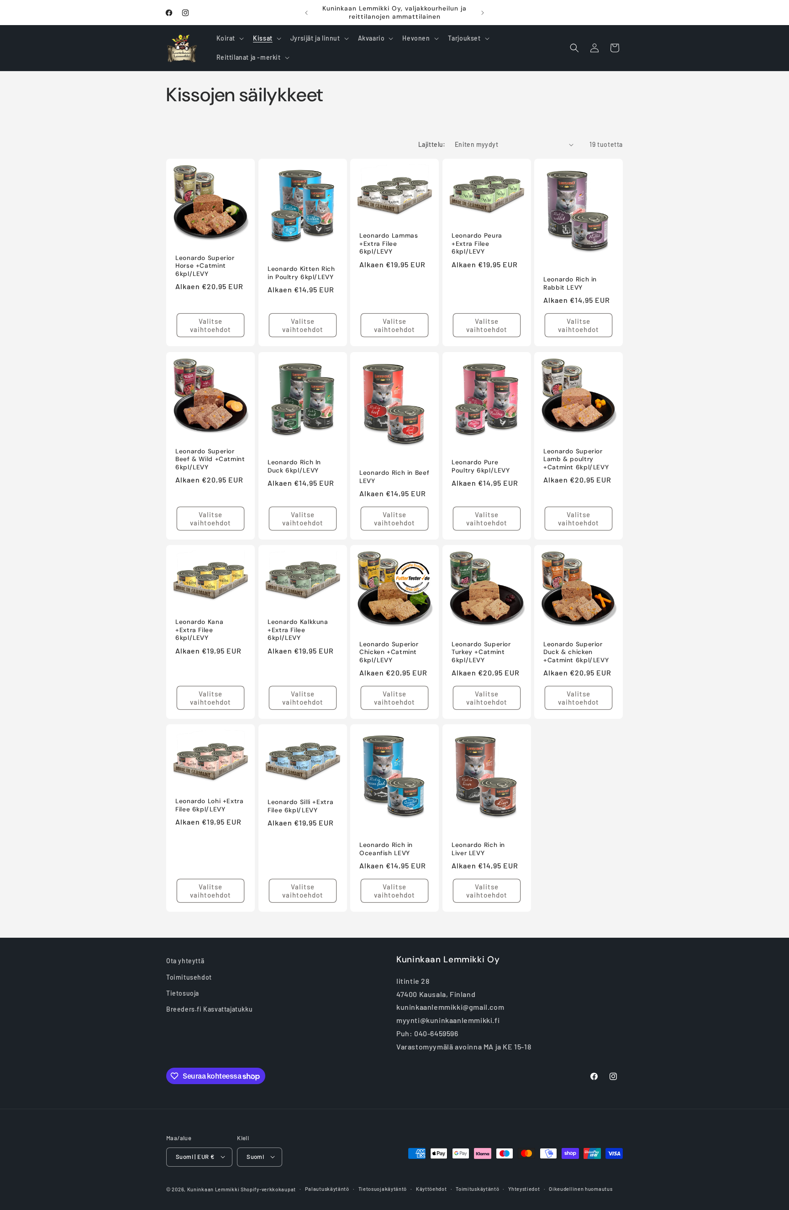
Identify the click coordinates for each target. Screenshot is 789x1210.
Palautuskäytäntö (327, 1188)
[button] (229, 38)
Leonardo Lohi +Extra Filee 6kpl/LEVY (209, 805)
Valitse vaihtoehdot (210, 325)
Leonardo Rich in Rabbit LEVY (570, 284)
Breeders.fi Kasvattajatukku (209, 1009)
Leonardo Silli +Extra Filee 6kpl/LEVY (300, 806)
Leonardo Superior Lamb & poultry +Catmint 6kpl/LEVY (576, 459)
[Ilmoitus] (483, 12)
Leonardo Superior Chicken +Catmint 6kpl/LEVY (389, 652)
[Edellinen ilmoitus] (306, 12)
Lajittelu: (432, 144)
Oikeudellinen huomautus (580, 1188)
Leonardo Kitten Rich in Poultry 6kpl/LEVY (301, 273)
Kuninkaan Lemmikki (213, 1189)
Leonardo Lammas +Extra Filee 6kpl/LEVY (388, 244)
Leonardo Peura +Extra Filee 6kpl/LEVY (477, 244)
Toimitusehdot (189, 977)
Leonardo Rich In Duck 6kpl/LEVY (294, 466)
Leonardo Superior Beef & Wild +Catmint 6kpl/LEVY (210, 459)
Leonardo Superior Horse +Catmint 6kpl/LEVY (205, 266)
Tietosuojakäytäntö (382, 1188)
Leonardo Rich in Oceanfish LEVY (386, 849)
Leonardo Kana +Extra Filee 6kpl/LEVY (199, 630)
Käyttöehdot (431, 1188)
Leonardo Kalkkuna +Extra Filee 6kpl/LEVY (298, 630)
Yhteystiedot (524, 1188)
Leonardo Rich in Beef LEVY (394, 477)
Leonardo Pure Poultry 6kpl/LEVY (481, 466)
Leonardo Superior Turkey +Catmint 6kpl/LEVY (481, 652)
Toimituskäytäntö (477, 1188)
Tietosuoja (182, 993)
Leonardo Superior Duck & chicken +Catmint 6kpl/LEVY (576, 652)
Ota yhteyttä (185, 961)
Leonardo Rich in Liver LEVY (478, 849)
